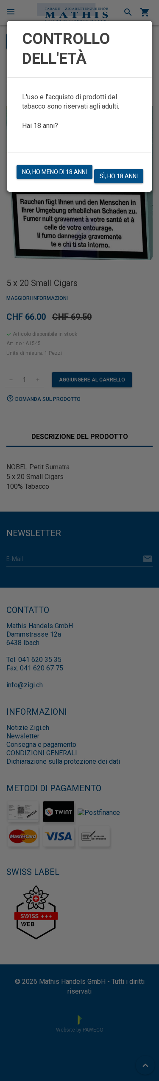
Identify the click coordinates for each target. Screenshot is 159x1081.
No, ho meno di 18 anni (54, 172)
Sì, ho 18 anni (119, 176)
